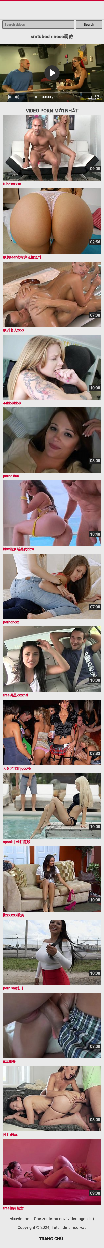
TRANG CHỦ (51, 1238)
